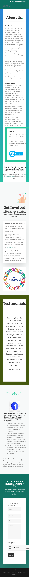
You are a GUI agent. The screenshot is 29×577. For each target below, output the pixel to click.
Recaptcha (11, 543)
